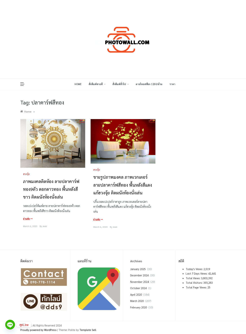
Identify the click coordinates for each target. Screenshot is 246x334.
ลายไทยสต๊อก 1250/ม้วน (149, 84)
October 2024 (138, 288)
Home (78, 84)
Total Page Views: (196, 287)
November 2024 (139, 281)
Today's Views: (194, 269)
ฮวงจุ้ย (26, 173)
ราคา (172, 84)
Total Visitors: (194, 282)
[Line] (10, 324)
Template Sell (87, 329)
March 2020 (137, 300)
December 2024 (139, 275)
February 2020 (138, 307)
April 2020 (136, 294)
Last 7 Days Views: (197, 273)
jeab (45, 226)
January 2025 (138, 269)
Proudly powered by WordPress (38, 329)
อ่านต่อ (26, 218)
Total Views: (193, 278)
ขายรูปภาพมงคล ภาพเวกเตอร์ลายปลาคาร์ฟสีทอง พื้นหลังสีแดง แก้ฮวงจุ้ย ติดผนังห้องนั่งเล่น (122, 184)
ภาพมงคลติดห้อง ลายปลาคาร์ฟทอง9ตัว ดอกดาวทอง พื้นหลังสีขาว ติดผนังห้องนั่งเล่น (51, 189)
